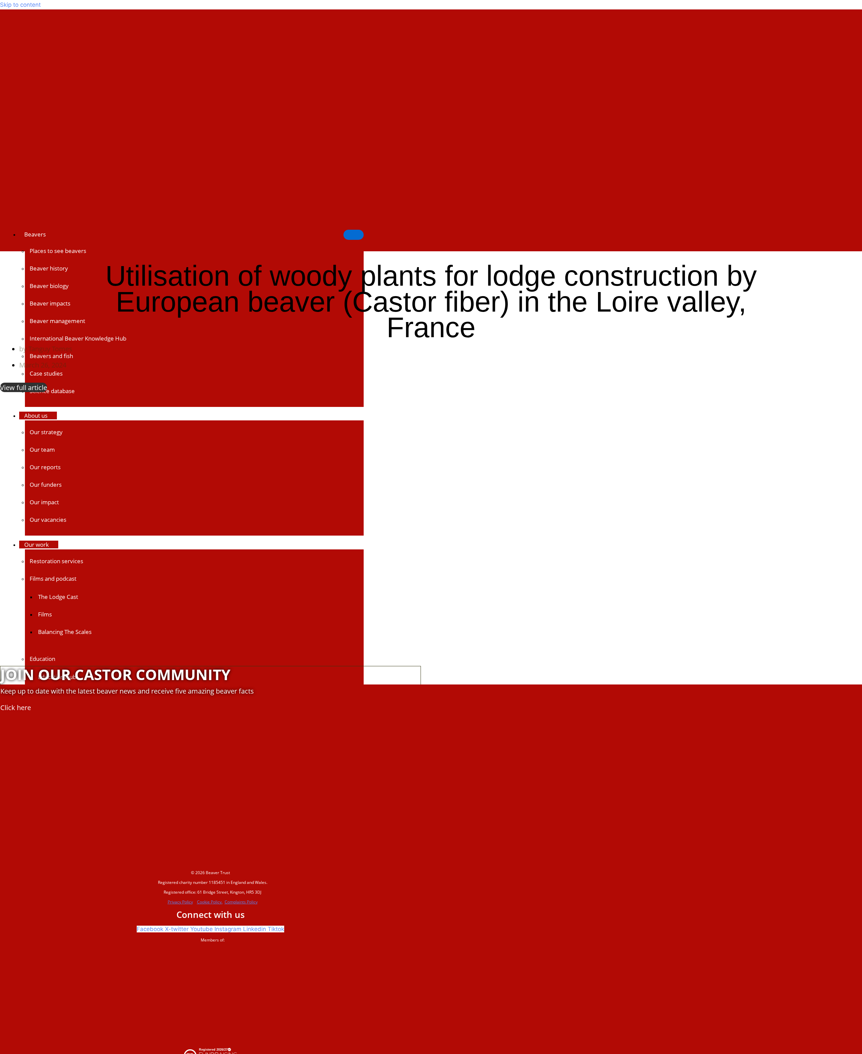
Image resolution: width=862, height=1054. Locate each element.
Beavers (35, 234)
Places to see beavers (58, 251)
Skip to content (20, 4)
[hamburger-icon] (353, 235)
